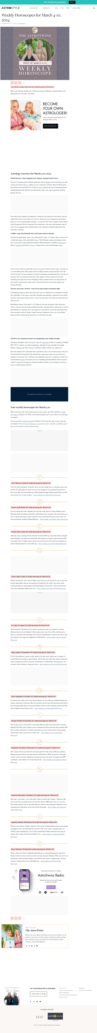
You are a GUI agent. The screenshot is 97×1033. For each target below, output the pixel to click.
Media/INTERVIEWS (64, 992)
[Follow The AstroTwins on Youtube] (40, 1001)
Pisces (26, 185)
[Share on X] (12, 82)
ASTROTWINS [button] (76, 8)
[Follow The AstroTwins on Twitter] (37, 1001)
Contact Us (62, 988)
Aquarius (18, 245)
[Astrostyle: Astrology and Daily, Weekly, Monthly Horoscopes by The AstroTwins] (10, 8)
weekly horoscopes (28, 421)
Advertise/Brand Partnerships (68, 995)
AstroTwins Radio (51, 875)
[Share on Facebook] (15, 82)
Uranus (36, 240)
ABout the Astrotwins (66, 990)
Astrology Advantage (85, 990)
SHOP (72, 2)
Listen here (51, 887)
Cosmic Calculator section (32, 424)
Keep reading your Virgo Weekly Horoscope (53, 664)
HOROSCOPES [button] (34, 8)
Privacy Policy (63, 997)
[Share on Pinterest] (19, 82)
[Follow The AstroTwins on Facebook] (30, 1001)
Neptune (48, 182)
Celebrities (82, 988)
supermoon (45, 342)
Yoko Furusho (58, 1025)
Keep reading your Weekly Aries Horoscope (47, 495)
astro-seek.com (55, 1020)
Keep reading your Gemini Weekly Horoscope (53, 544)
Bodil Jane (45, 1025)
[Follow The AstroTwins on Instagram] (34, 1001)
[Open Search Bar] (94, 8)
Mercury (61, 182)
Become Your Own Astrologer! (55, 108)
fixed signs (62, 243)
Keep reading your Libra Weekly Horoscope (48, 708)
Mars (57, 237)
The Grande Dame (50, 1025)
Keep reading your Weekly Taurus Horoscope (54, 519)
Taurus (33, 245)
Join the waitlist (51, 126)
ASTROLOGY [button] (46, 8)
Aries (41, 292)
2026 (56, 8)
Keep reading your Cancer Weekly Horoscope (51, 588)
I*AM (62, 8)
